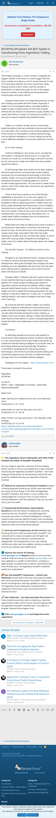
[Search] (52, 3)
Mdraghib (10, 669)
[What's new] (47, 3)
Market (4, 805)
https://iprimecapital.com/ (42, 362)
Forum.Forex (6, 784)
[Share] (50, 71)
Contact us (6, 747)
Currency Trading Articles (37, 789)
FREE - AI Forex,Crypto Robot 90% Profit (27, 635)
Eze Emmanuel (9, 56)
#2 (54, 453)
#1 (54, 71)
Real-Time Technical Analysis (25, 669)
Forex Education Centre (10, 790)
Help (40, 747)
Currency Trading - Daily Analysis (13, 787)
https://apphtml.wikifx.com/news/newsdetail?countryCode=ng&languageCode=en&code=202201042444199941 (27, 429)
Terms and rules (18, 747)
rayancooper (11, 652)
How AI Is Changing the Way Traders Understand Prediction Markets (26, 648)
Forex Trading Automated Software (32, 638)
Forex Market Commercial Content (29, 652)
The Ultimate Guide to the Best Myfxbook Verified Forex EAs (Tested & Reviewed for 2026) (28, 694)
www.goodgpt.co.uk (11, 555)
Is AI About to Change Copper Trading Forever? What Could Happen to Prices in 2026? (28, 663)
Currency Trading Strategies (25, 683)
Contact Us (28, 35)
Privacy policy (31, 747)
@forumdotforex (21, 772)
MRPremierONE (12, 638)
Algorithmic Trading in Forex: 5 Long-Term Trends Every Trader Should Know (28, 678)
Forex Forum (39, 772)
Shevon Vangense (13, 700)
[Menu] (4, 3)
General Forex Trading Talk (38, 792)
